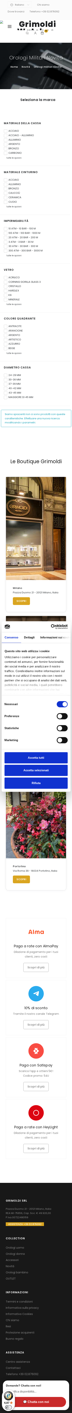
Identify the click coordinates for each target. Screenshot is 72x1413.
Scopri (21, 601)
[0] (43, 33)
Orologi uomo (15, 1248)
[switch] (62, 716)
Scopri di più (36, 967)
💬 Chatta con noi (36, 1402)
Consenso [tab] (11, 637)
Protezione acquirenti (20, 1332)
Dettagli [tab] (29, 637)
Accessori (12, 1260)
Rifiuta (36, 783)
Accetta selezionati (36, 770)
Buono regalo (14, 1339)
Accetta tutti (36, 757)
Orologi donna (15, 1254)
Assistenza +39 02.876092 (24, 1224)
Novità (10, 1266)
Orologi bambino (17, 1272)
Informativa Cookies (19, 1314)
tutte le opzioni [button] (13, 157)
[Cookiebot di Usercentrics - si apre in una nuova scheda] (51, 626)
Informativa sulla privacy (22, 1308)
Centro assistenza (18, 1362)
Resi (8, 1326)
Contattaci (13, 1368)
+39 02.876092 (28, 1374)
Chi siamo (43, 5)
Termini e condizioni (19, 1302)
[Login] (36, 33)
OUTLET (11, 1279)
